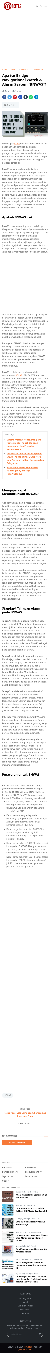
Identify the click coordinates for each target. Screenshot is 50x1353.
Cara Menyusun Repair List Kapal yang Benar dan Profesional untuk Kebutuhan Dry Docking (31, 1279)
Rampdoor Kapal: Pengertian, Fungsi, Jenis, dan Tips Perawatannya (22, 470)
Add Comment (18, 1142)
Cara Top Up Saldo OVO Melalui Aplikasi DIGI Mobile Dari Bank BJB (31, 1209)
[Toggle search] (41, 5)
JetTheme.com (25, 1349)
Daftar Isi (25, 1313)
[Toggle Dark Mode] (37, 6)
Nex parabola (21, 1192)
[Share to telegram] (36, 97)
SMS (29, 1246)
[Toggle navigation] (46, 6)
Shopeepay (35, 1219)
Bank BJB (19, 1205)
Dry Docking (20, 1273)
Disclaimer (25, 1309)
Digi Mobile (27, 1205)
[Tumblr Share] (25, 97)
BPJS (26, 1232)
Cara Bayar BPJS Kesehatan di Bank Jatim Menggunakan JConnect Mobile (32, 1238)
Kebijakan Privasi (25, 1305)
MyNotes (28, 1347)
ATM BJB (19, 1219)
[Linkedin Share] (20, 97)
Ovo (34, 1205)
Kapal (36, 1273)
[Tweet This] (9, 97)
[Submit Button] (40, 1334)
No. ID (29, 1192)
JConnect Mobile (35, 1232)
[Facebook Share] (4, 97)
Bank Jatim (20, 1232)
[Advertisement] (25, 40)
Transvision (37, 1259)
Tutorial (34, 1246)
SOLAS (18, 375)
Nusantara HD (27, 1259)
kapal (17, 143)
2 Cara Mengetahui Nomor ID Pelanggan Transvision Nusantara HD (31, 1265)
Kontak (25, 1302)
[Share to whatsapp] (31, 97)
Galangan (29, 1273)
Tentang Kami (25, 1298)
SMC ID (35, 1192)
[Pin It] (15, 97)
